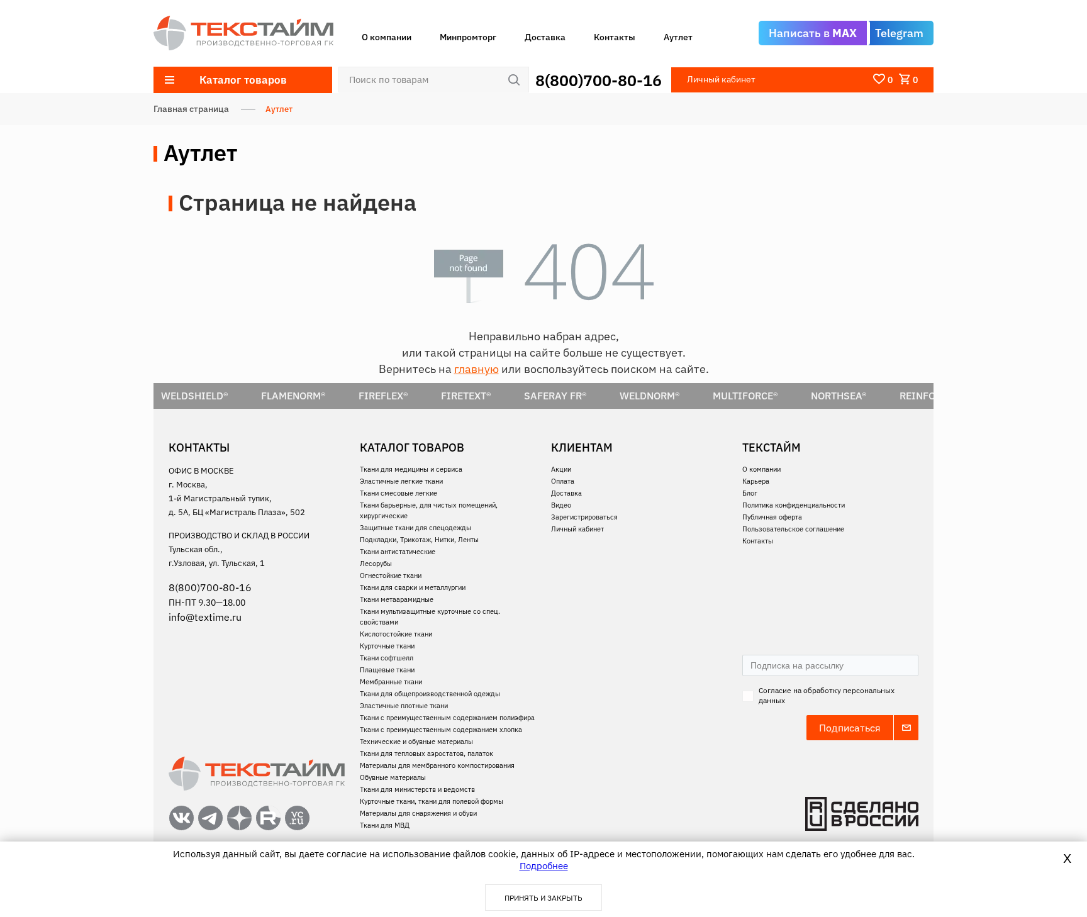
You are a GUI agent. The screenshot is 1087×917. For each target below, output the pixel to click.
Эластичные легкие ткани (401, 481)
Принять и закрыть (543, 898)
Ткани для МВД (385, 825)
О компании (386, 37)
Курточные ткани (387, 646)
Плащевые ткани (387, 669)
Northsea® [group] (769, 395)
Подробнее (544, 866)
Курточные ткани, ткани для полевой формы (431, 801)
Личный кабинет (577, 529)
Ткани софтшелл (386, 657)
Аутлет (678, 37)
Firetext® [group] (396, 395)
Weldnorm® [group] (580, 395)
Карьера (755, 481)
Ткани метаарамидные (396, 599)
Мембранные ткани (391, 681)
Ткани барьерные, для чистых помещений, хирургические (429, 510)
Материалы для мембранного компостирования (437, 765)
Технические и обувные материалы (416, 741)
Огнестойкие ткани (390, 575)
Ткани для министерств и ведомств (417, 789)
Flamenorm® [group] (223, 395)
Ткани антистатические (397, 551)
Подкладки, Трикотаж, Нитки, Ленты (419, 539)
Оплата (562, 481)
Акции (561, 469)
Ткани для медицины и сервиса (411, 469)
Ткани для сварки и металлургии (412, 587)
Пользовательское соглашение (793, 529)
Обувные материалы (393, 777)
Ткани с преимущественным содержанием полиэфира (447, 717)
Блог (749, 493)
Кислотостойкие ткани (396, 634)
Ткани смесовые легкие (398, 493)
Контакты (614, 37)
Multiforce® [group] (675, 395)
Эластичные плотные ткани (404, 705)
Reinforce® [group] (859, 395)
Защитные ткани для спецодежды (415, 527)
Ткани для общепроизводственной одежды (430, 693)
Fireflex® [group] (313, 395)
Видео (561, 505)
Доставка (545, 37)
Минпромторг (468, 37)
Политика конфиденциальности (793, 505)
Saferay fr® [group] (485, 395)
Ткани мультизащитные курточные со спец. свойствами (430, 616)
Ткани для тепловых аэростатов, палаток (426, 753)
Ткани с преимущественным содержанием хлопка (441, 729)
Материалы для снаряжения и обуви (418, 813)
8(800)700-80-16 (598, 80)
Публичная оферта (772, 517)
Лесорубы (376, 563)
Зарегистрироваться (584, 517)
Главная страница (191, 108)
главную (476, 369)
